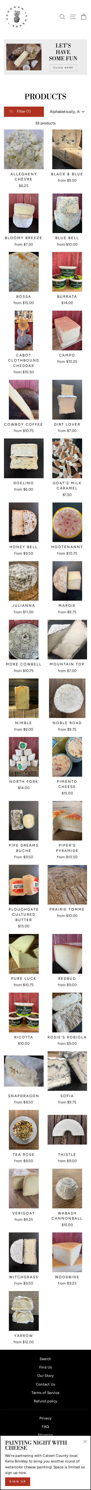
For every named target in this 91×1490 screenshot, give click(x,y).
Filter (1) (23, 111)
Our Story (45, 1375)
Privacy (45, 1418)
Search (45, 1359)
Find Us (45, 1367)
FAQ (45, 1426)
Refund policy (45, 1401)
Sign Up (17, 1481)
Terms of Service (45, 1392)
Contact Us (45, 1384)
